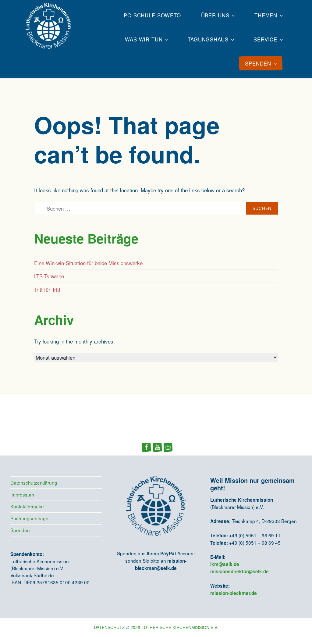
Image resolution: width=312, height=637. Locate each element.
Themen (265, 15)
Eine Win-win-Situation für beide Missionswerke (88, 263)
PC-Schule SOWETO (152, 15)
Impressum (22, 494)
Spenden (20, 530)
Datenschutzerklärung (33, 482)
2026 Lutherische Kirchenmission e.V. (174, 627)
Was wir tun (143, 39)
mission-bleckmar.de (233, 593)
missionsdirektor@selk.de (239, 571)
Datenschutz (109, 627)
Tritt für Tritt (47, 289)
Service (265, 39)
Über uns (215, 15)
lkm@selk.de (224, 564)
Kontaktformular (27, 506)
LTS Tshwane (49, 276)
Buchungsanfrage (29, 518)
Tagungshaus (208, 39)
